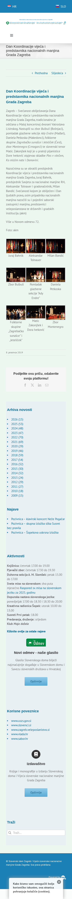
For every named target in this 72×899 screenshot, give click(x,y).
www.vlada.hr (19, 734)
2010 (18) (17, 491)
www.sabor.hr (19, 739)
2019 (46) (17, 451)
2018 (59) (17, 455)
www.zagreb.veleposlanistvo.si (30, 730)
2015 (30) (17, 469)
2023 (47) (17, 433)
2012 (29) (17, 482)
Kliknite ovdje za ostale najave (26, 631)
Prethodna (41, 73)
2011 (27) (17, 486)
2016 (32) (17, 464)
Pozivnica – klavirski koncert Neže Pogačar (38, 519)
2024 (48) (17, 428)
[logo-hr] (36, 20)
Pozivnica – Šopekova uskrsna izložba (34, 532)
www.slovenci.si (21, 725)
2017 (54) (17, 460)
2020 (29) (17, 446)
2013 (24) (17, 478)
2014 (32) (17, 473)
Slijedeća (57, 73)
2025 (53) (17, 424)
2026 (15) (17, 419)
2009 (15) (17, 495)
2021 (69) (17, 442)
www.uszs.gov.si (21, 721)
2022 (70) (17, 437)
